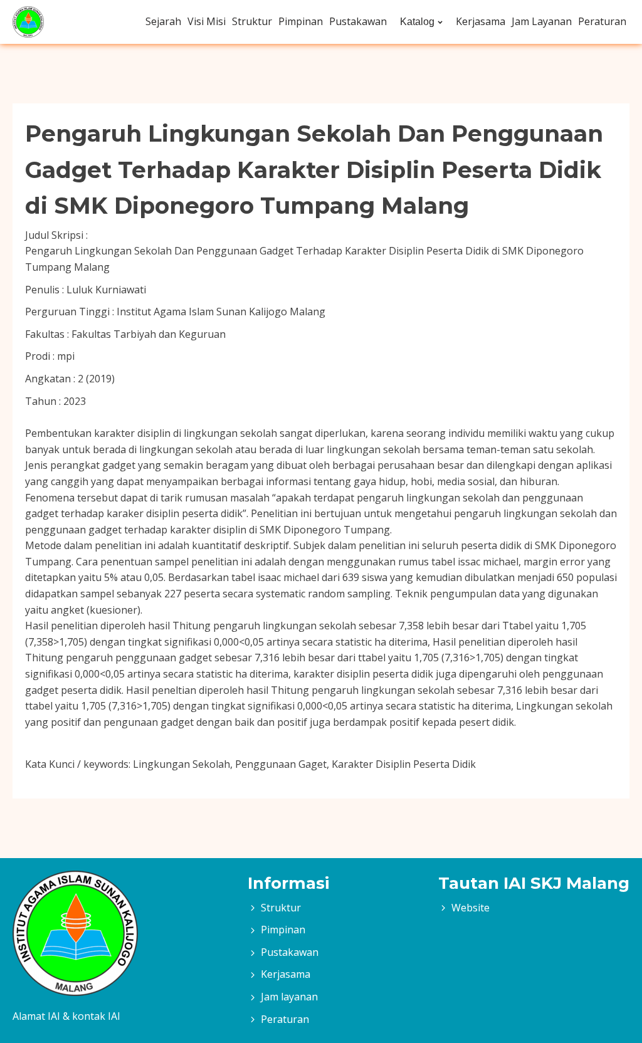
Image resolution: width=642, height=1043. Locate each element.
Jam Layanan (542, 21)
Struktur (252, 21)
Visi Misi (206, 21)
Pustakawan (358, 21)
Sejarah (163, 21)
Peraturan (602, 21)
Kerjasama (480, 21)
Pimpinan (300, 21)
